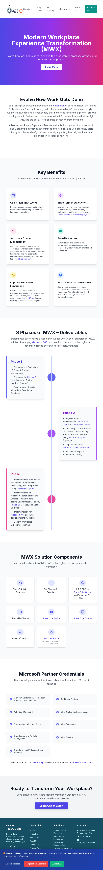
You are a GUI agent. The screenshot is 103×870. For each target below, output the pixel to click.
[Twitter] (11, 846)
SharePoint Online (83, 592)
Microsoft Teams (82, 424)
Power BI (15, 504)
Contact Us (91, 9)
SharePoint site (64, 215)
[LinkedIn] (14, 846)
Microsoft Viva (28, 298)
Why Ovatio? (40, 9)
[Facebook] (7, 846)
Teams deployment (82, 215)
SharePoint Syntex (26, 259)
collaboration (60, 105)
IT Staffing (51, 9)
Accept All (57, 864)
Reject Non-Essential (36, 864)
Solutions (27, 9)
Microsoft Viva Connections (76, 447)
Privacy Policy (36, 848)
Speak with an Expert (51, 805)
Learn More (51, 67)
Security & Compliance (63, 848)
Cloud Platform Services (81, 762)
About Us (77, 9)
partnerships (38, 762)
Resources (64, 9)
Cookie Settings (13, 864)
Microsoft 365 (39, 342)
